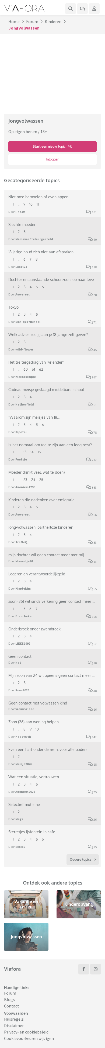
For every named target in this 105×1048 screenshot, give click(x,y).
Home (14, 21)
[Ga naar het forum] (82, 8)
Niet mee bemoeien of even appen (38, 196)
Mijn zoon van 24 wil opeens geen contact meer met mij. (52, 675)
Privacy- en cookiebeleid (26, 1032)
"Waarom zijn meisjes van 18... (34, 417)
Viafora (12, 969)
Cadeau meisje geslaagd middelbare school (46, 389)
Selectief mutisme (24, 804)
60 (25, 369)
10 (31, 204)
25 (41, 479)
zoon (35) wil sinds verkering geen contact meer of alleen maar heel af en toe (52, 601)
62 (41, 369)
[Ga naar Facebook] (83, 969)
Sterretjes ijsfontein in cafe (31, 831)
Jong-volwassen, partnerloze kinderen (40, 527)
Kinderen (53, 21)
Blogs (9, 999)
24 (33, 479)
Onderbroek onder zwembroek (34, 628)
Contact (11, 1006)
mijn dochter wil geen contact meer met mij (46, 554)
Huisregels (14, 1019)
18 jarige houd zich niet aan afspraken (41, 251)
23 (25, 479)
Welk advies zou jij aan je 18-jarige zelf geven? (48, 334)
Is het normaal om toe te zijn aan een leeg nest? (50, 444)
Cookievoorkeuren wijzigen (29, 1038)
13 (24, 452)
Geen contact (20, 656)
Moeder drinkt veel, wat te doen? (36, 472)
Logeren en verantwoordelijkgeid (36, 573)
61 (33, 369)
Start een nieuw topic (49, 146)
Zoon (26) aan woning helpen (33, 721)
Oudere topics (81, 859)
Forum (32, 21)
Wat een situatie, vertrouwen (33, 776)
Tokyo (13, 307)
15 (39, 452)
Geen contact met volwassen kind (37, 702)
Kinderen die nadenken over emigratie (41, 499)
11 (38, 204)
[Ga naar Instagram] (95, 969)
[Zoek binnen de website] (70, 8)
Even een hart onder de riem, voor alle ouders (48, 749)
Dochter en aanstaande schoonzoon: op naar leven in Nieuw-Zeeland (52, 279)
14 (32, 452)
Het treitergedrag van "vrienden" (36, 362)
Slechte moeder (22, 224)
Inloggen (52, 159)
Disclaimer (14, 1025)
